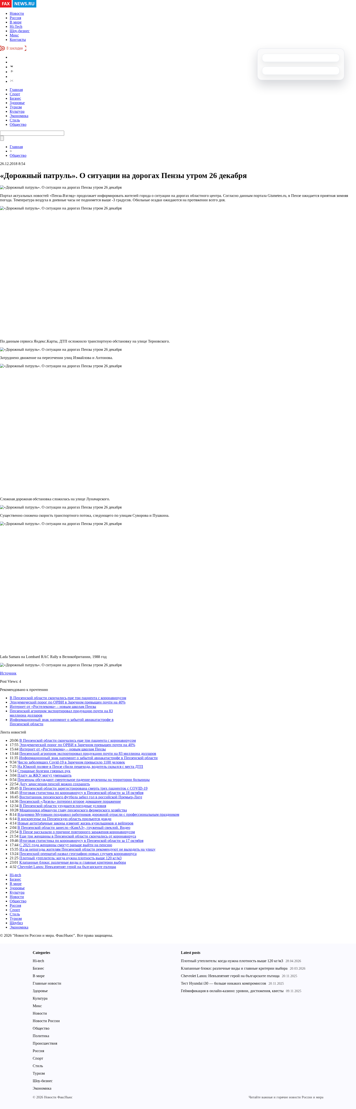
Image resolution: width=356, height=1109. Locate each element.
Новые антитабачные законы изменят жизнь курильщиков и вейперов (75, 823)
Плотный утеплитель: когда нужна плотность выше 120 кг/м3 (70, 858)
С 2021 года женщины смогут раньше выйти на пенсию (65, 845)
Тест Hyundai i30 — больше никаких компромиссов (223, 983)
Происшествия (45, 1043)
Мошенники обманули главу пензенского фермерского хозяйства (73, 810)
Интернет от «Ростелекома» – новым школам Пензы (53, 706)
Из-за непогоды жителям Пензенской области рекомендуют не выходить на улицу (87, 849)
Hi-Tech (16, 26)
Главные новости (47, 983)
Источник (8, 673)
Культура (17, 111)
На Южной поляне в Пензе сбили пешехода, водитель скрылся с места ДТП (80, 766)
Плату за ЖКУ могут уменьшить (44, 775)
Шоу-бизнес (20, 31)
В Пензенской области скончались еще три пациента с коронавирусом (68, 698)
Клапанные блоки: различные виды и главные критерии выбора (72, 862)
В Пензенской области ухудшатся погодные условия (62, 806)
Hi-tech (15, 875)
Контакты (18, 39)
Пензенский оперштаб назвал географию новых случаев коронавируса (78, 854)
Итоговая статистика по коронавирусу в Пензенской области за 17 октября (81, 841)
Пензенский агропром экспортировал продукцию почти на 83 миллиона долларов (87, 753)
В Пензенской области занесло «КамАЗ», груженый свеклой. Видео (73, 827)
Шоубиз (16, 923)
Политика (41, 1036)
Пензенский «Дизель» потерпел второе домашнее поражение (70, 801)
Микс (14, 35)
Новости (17, 13)
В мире (16, 22)
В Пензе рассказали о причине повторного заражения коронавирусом (77, 832)
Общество (18, 124)
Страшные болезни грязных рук (43, 771)
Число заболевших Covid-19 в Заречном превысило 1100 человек (71, 762)
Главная (16, 90)
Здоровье (17, 103)
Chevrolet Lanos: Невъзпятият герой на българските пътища (66, 867)
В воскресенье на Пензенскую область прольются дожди (64, 819)
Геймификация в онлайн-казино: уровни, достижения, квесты (232, 991)
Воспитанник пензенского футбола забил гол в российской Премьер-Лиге (80, 797)
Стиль (15, 120)
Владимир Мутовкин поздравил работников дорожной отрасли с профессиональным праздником (98, 814)
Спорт (15, 94)
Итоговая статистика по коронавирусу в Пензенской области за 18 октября (81, 793)
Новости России (46, 1021)
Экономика (19, 116)
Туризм (16, 107)
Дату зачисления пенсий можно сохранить (54, 784)
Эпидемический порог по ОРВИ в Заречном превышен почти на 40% (67, 702)
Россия (15, 18)
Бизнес (15, 98)
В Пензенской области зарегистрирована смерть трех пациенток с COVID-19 (83, 788)
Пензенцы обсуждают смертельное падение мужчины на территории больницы (83, 780)
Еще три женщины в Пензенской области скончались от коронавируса (77, 836)
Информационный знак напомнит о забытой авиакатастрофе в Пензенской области (88, 758)
